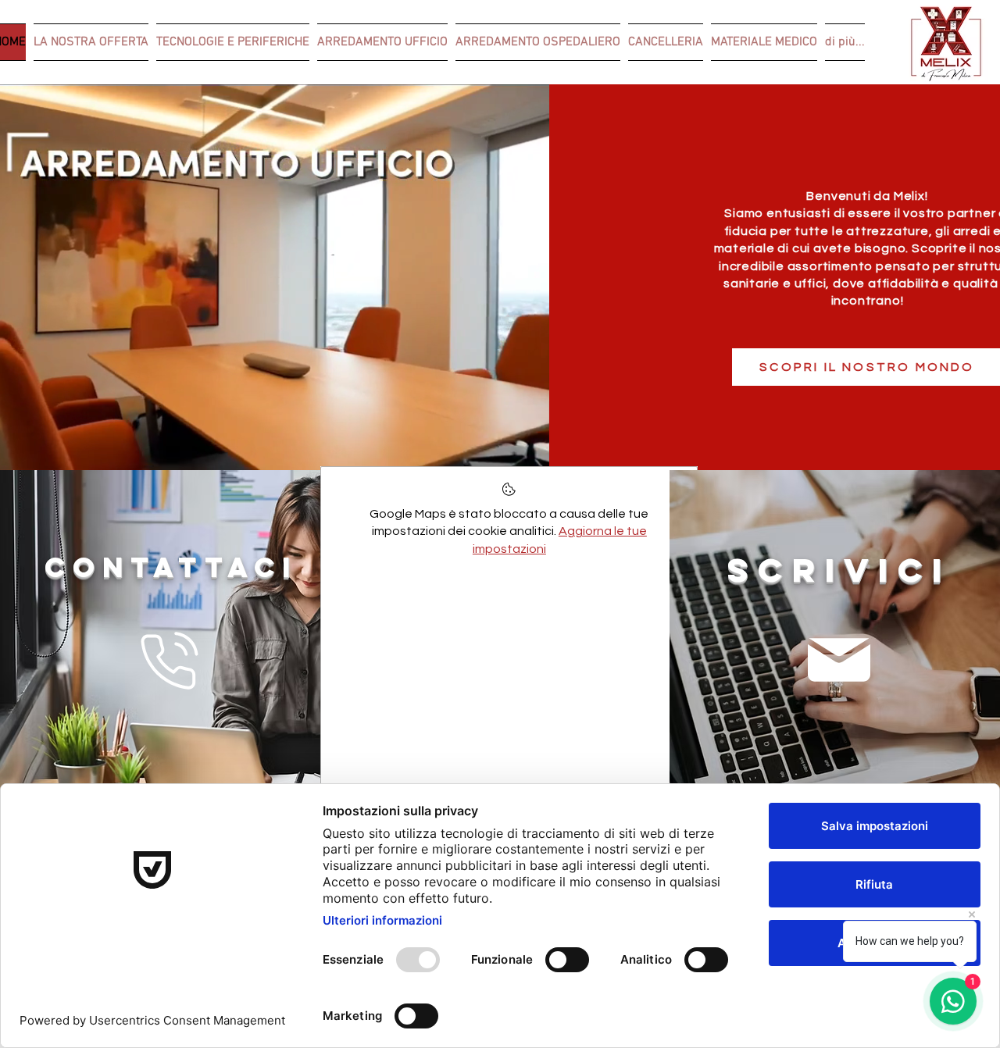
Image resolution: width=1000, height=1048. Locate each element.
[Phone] (170, 661)
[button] (529, 453)
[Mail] (838, 659)
